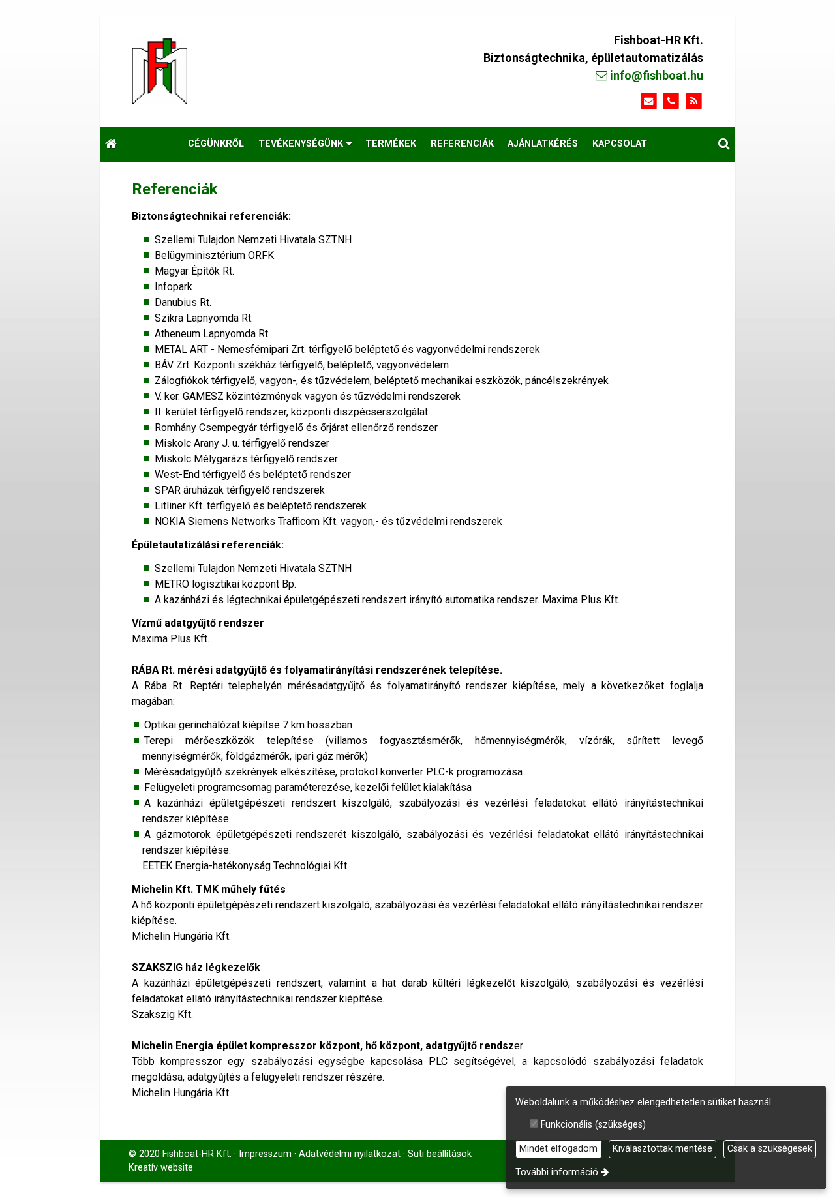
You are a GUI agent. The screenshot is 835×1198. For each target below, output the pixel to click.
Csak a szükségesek (769, 1148)
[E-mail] (648, 101)
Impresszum (265, 1154)
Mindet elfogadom (558, 1148)
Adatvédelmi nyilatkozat (350, 1154)
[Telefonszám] (670, 101)
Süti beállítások (440, 1154)
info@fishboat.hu (655, 75)
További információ (556, 1172)
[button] (724, 144)
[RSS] (693, 101)
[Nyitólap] (238, 71)
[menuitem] (110, 144)
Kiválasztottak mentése (662, 1148)
